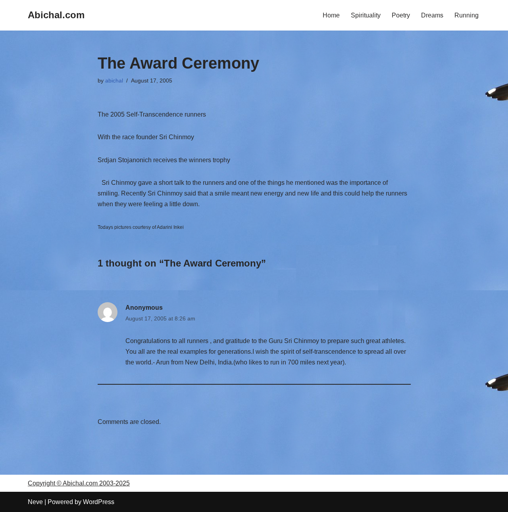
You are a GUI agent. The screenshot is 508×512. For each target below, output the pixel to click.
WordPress (98, 502)
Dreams (432, 15)
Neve (35, 502)
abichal (114, 80)
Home (331, 15)
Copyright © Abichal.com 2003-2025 (79, 483)
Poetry (401, 15)
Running (466, 15)
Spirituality (366, 15)
